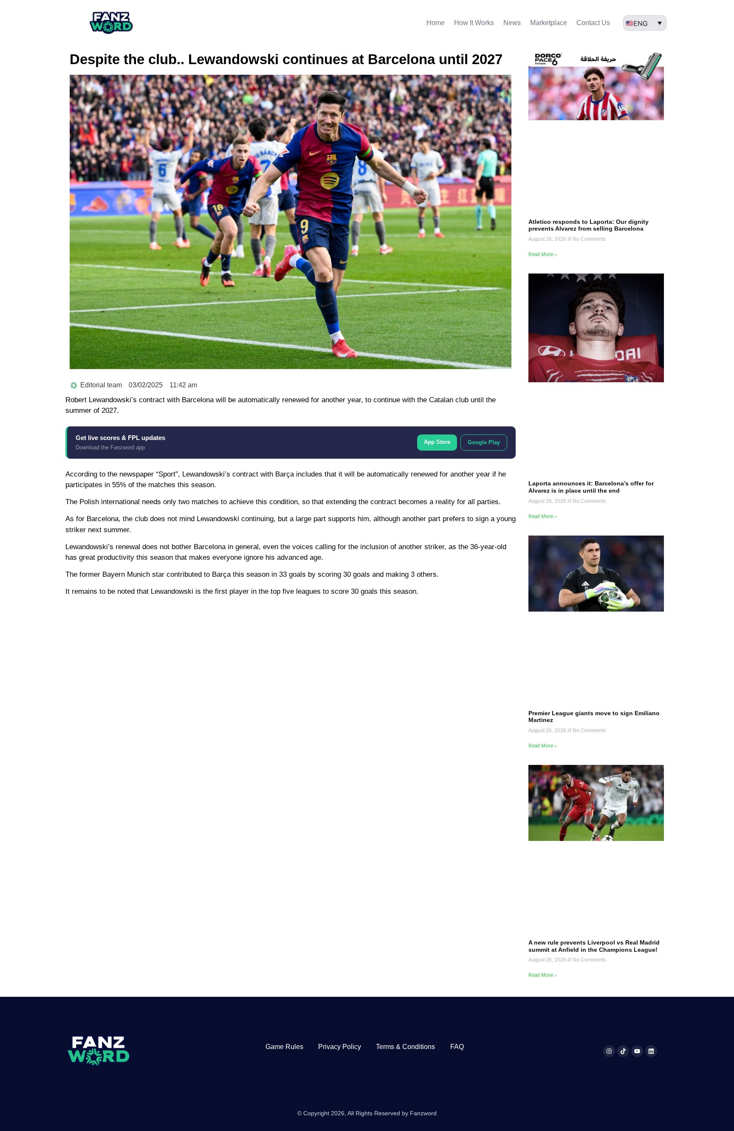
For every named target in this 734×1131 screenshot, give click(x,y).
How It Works (474, 22)
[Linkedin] (651, 1051)
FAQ (457, 1046)
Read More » (542, 254)
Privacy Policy (339, 1046)
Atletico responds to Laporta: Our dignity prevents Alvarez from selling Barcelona (588, 225)
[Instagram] (609, 1051)
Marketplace (548, 22)
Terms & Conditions (405, 1046)
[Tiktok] (623, 1051)
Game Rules (284, 1046)
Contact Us (593, 22)
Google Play (484, 442)
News (512, 22)
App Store (437, 442)
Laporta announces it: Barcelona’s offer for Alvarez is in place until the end (591, 487)
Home (435, 22)
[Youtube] (637, 1051)
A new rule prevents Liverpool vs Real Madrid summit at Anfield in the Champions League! (594, 946)
